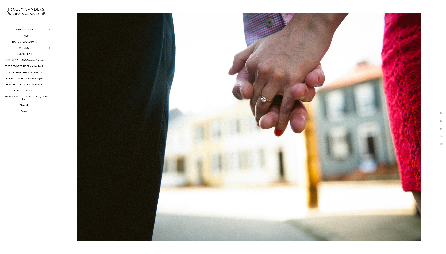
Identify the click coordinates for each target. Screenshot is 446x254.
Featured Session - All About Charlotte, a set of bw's (26, 97)
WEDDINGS (24, 48)
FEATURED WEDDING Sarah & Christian (24, 60)
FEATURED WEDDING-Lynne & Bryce (24, 78)
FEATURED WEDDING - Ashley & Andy (24, 84)
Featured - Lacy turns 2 (24, 90)
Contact (24, 111)
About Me (24, 105)
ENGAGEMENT (24, 54)
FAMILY (24, 36)
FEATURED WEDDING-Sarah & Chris (24, 72)
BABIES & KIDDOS (24, 30)
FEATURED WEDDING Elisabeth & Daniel (24, 66)
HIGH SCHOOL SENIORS (24, 42)
